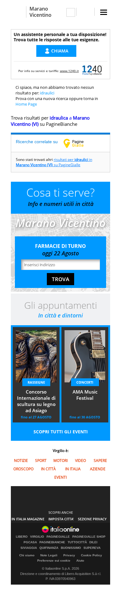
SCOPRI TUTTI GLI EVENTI (61, 432)
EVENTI (60, 477)
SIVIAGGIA (28, 547)
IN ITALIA (73, 469)
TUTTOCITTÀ (77, 542)
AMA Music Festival (85, 395)
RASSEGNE (36, 382)
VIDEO (80, 460)
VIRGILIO (37, 536)
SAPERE (100, 460)
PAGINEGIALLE (58, 536)
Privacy (69, 555)
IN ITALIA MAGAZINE (27, 519)
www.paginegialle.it (78, 143)
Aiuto (80, 560)
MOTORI (60, 460)
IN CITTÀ (48, 469)
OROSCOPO (23, 469)
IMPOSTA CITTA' (61, 519)
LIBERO (22, 536)
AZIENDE (97, 469)
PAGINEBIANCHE (52, 542)
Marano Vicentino (40, 11)
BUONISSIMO (71, 547)
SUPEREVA (92, 547)
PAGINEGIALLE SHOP (88, 536)
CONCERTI (84, 382)
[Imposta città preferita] (18, 12)
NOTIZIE (21, 460)
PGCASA (30, 542)
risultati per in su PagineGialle (54, 162)
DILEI (93, 542)
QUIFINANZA (48, 547)
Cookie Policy (91, 555)
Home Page (26, 104)
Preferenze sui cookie (53, 560)
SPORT (41, 460)
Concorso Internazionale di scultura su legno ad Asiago (36, 401)
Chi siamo (26, 555)
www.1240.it (69, 71)
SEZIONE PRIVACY (92, 519)
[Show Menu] (103, 12)
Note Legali (48, 555)
